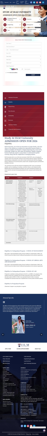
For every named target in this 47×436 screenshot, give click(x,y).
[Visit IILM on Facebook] (31, 2)
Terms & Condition (35, 434)
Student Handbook (6, 369)
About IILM (38, 348)
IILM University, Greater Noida (26, 386)
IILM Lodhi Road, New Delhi (26, 387)
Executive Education (24, 378)
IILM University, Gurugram (25, 384)
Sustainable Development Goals (8, 395)
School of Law (23, 375)
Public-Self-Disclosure (27, 2)
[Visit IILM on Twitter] (34, 2)
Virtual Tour (5, 389)
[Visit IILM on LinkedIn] (43, 2)
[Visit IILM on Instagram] (37, 2)
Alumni (14, 2)
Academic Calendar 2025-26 (8, 404)
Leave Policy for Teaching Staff (8, 383)
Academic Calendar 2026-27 (8, 402)
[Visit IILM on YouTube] (40, 2)
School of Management (25, 374)
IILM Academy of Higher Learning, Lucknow (28, 390)
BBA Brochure (6, 363)
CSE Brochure (27, 356)
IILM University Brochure (30, 363)
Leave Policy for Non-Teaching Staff (9, 384)
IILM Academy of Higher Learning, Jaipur (28, 389)
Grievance (4, 375)
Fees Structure (6, 358)
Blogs (4, 387)
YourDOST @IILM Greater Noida (8, 392)
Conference (5, 386)
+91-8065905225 (33, 415)
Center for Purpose (17, 2)
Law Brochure (27, 361)
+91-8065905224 (34, 413)
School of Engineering (24, 371)
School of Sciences (24, 372)
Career (4, 377)
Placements (7, 2)
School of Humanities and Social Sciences (28, 377)
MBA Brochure (6, 361)
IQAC (11, 2)
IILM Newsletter (5, 380)
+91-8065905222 (30, 412)
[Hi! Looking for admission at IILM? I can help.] (44, 430)
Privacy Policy (28, 434)
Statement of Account (7, 401)
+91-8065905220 (33, 410)
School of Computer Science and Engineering (29, 369)
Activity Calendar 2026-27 (7, 374)
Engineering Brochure (29, 358)
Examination (5, 371)
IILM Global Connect (8, 356)
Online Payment (1, 2)
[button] (43, 334)
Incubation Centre (22, 2)
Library (4, 381)
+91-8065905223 (30, 409)
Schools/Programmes (23, 348)
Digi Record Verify (6, 372)
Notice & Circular (6, 378)
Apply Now (37, 7)
